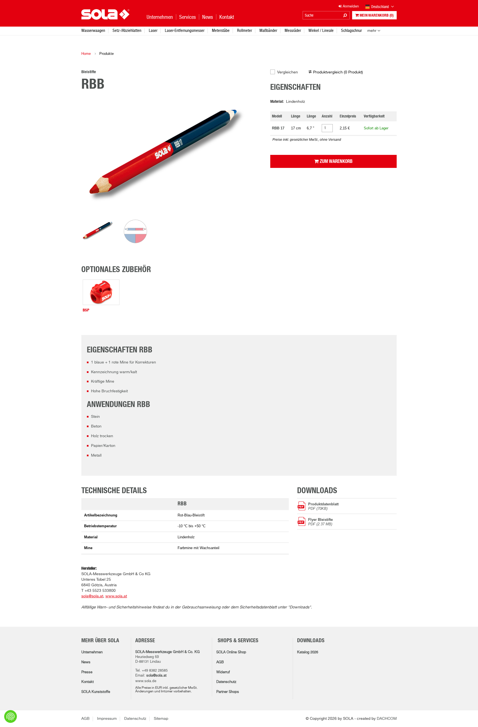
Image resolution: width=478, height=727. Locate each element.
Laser (153, 30)
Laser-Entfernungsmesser (184, 30)
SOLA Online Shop (231, 652)
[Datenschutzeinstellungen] (10, 716)
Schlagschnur (351, 30)
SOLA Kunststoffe (95, 692)
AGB (220, 662)
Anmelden (350, 6)
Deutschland (380, 6)
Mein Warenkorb (376, 15)
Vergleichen (287, 72)
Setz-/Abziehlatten (127, 30)
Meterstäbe (221, 30)
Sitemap (161, 719)
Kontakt (87, 682)
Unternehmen (92, 652)
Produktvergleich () (338, 72)
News (85, 662)
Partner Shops (227, 692)
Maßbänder (268, 30)
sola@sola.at (156, 675)
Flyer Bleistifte (320, 522)
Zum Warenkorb (335, 161)
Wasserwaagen (93, 30)
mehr (371, 31)
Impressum (107, 719)
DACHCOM (387, 719)
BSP (86, 310)
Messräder (293, 30)
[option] (171, 157)
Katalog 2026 (307, 652)
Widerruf (223, 672)
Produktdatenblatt (323, 506)
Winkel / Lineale (321, 30)
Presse (86, 672)
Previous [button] (92, 157)
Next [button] (251, 157)
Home (86, 54)
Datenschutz (226, 682)
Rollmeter (244, 30)
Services (187, 17)
